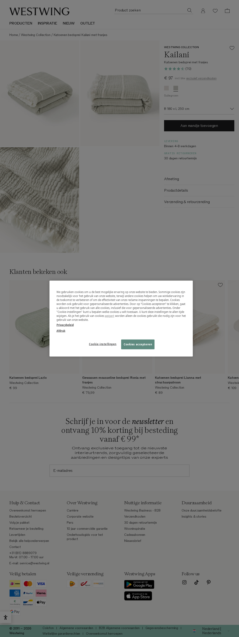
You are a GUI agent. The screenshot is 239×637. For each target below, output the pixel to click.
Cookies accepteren (138, 344)
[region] (121, 319)
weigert (109, 316)
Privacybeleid (65, 324)
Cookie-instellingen (102, 344)
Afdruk (60, 330)
